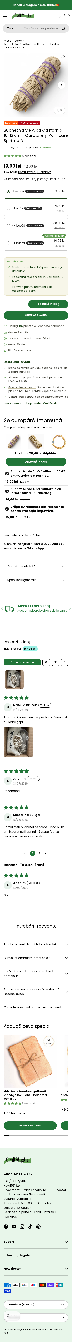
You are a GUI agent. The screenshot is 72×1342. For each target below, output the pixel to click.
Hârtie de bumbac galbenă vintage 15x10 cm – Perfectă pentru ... (25, 1095)
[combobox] (36, 28)
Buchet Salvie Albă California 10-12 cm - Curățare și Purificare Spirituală (33, 45)
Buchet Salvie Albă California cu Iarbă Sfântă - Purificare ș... (36, 491)
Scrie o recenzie (22, 662)
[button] (69, 15)
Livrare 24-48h (18, 332)
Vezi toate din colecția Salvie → (24, 535)
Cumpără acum (36, 315)
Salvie (18, 40)
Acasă (7, 40)
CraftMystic (11, 147)
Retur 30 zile (16, 344)
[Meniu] (5, 16)
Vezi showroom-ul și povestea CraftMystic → (33, 403)
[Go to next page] (46, 853)
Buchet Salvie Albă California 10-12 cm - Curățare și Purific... (38, 473)
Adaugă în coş (48, 304)
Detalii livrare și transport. (34, 172)
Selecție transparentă (22, 387)
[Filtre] (55, 662)
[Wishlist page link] (59, 16)
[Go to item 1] (14, 679)
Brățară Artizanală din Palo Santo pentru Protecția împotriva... (37, 509)
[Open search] (46, 662)
